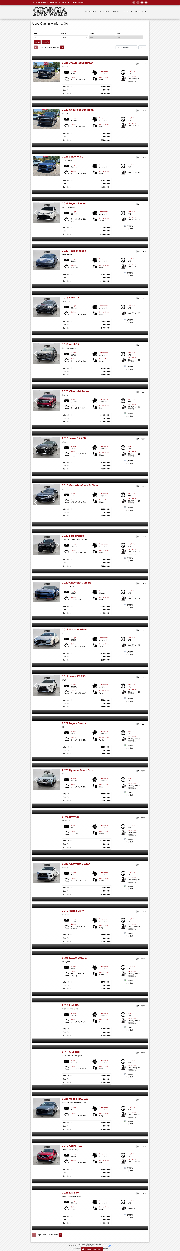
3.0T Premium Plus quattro (72, 1056)
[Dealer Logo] (50, 11)
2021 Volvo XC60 (72, 156)
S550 (64, 489)
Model (91, 33)
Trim (118, 33)
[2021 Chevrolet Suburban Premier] (46, 72)
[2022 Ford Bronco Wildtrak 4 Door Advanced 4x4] (46, 545)
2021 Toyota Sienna (74, 203)
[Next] (62, 47)
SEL (63, 774)
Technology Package (70, 1149)
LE (63, 727)
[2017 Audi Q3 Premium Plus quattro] (46, 1014)
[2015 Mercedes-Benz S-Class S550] (46, 495)
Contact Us (91, 1244)
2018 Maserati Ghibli (74, 629)
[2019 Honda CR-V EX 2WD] (46, 920)
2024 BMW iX (70, 817)
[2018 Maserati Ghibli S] (46, 639)
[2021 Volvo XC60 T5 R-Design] (46, 166)
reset (45, 42)
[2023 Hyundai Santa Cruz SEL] (46, 779)
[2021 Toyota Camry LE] (46, 732)
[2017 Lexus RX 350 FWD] (46, 686)
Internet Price (68, 87)
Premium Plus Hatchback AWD (74, 1103)
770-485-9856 (77, 2)
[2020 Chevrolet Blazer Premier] (46, 873)
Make (63, 33)
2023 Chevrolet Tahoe (75, 391)
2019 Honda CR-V (73, 910)
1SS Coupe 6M (68, 586)
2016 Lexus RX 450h (74, 438)
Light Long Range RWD (71, 1196)
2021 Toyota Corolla (74, 957)
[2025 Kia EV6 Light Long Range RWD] (46, 1202)
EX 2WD (65, 914)
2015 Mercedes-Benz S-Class (80, 485)
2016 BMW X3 (70, 297)
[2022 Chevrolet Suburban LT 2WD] (46, 119)
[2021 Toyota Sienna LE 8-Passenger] (46, 213)
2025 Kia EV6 (70, 1192)
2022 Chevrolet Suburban (78, 109)
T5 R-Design (67, 160)
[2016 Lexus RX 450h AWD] (46, 447)
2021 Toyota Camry (74, 723)
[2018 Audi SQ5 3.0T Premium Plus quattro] (46, 1061)
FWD (64, 680)
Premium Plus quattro (70, 1009)
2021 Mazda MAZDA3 (75, 1098)
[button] (57, 72)
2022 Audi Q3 (70, 344)
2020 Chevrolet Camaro (76, 582)
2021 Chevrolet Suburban (77, 62)
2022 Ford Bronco (73, 535)
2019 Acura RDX (72, 1145)
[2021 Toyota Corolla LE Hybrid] (46, 967)
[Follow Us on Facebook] (133, 2)
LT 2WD (65, 113)
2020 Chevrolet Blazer (76, 863)
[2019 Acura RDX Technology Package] (46, 1155)
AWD (64, 442)
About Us (84, 1244)
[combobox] (47, 37)
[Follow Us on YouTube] (142, 2)
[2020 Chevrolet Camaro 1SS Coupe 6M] (46, 592)
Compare (142, 63)
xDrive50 (66, 821)
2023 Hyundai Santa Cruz (78, 770)
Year (36, 33)
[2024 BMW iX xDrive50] (46, 826)
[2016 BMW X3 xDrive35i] (46, 307)
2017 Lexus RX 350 (74, 676)
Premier (65, 67)
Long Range (67, 254)
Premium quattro (69, 348)
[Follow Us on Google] (146, 2)
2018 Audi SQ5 (71, 1052)
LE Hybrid (66, 962)
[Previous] (36, 47)
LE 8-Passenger (68, 207)
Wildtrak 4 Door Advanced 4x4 (74, 539)
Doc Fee (66, 90)
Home (80, 1244)
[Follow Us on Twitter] (137, 2)
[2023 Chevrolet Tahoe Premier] (46, 400)
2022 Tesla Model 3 (74, 250)
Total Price (67, 93)
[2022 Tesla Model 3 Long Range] (46, 260)
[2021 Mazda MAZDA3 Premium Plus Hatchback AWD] (46, 1108)
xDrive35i (66, 301)
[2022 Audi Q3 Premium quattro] (46, 354)
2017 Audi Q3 (70, 1005)
